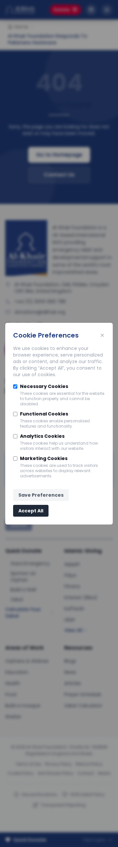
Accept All (30, 510)
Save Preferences (41, 495)
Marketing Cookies (44, 458)
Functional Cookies (44, 414)
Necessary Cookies (44, 386)
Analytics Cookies (42, 436)
